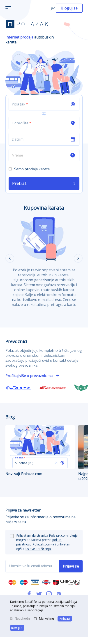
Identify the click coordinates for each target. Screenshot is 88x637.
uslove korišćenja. (38, 549)
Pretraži (20, 183)
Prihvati (65, 619)
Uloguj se (69, 8)
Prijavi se (71, 566)
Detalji (15, 628)
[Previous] (9, 258)
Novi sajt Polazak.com (23, 473)
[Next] (78, 258)
